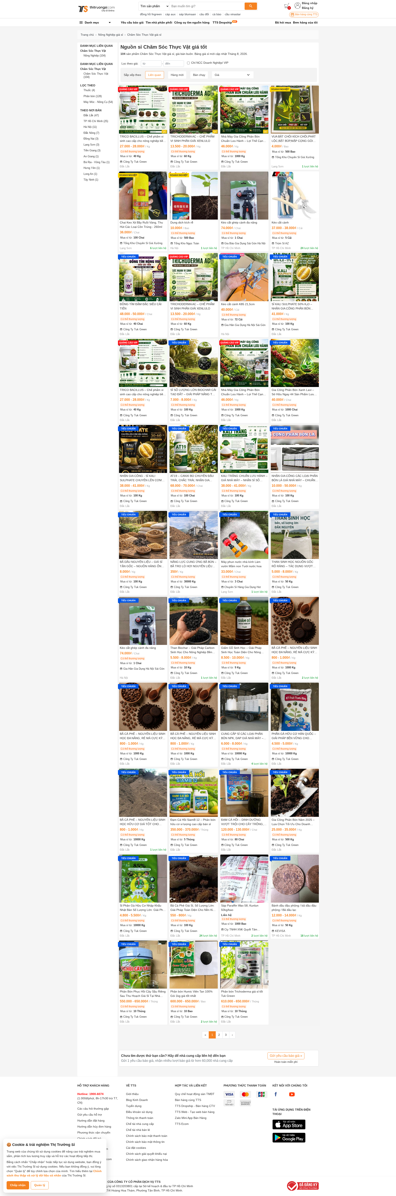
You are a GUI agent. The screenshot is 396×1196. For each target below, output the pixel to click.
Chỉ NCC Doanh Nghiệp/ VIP (209, 62)
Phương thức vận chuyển (93, 1132)
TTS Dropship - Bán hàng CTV (195, 1106)
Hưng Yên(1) (92, 167)
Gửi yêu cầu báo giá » (286, 1055)
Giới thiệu (132, 1094)
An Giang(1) (91, 156)
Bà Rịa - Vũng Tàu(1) (97, 162)
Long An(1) (90, 173)
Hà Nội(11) (90, 126)
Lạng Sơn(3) (91, 144)
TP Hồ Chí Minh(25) (96, 121)
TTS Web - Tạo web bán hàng (194, 1112)
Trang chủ (87, 34)
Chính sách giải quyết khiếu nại (146, 1153)
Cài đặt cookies (136, 1147)
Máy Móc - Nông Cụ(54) (98, 101)
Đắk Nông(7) (91, 132)
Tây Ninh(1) (91, 179)
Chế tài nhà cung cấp (140, 1123)
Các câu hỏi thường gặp (93, 1108)
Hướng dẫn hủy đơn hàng (94, 1126)
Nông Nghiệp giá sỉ (110, 34)
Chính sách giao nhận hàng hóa (147, 1159)
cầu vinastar (233, 14)
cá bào (216, 14)
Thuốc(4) (89, 90)
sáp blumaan (187, 14)
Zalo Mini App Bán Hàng (190, 1118)
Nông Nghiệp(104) (95, 55)
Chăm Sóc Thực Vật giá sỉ (144, 34)
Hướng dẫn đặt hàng (91, 1120)
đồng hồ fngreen (151, 14)
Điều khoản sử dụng (139, 1112)
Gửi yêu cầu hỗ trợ (89, 1114)
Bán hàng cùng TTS (306, 14)
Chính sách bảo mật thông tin (145, 1141)
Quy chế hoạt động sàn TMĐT (194, 1094)
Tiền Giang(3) (92, 150)
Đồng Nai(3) (91, 138)
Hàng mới (177, 74)
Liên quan (154, 74)
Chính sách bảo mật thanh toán (146, 1135)
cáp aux (170, 14)
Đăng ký (308, 7)
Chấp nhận (18, 1185)
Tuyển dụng (133, 1106)
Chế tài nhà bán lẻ (138, 1129)
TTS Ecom (182, 1123)
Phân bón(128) (93, 96)
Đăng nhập (309, 3)
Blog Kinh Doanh (137, 1100)
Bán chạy (199, 74)
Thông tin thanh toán (139, 1118)
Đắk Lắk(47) (91, 115)
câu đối (204, 14)
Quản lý (39, 1185)
